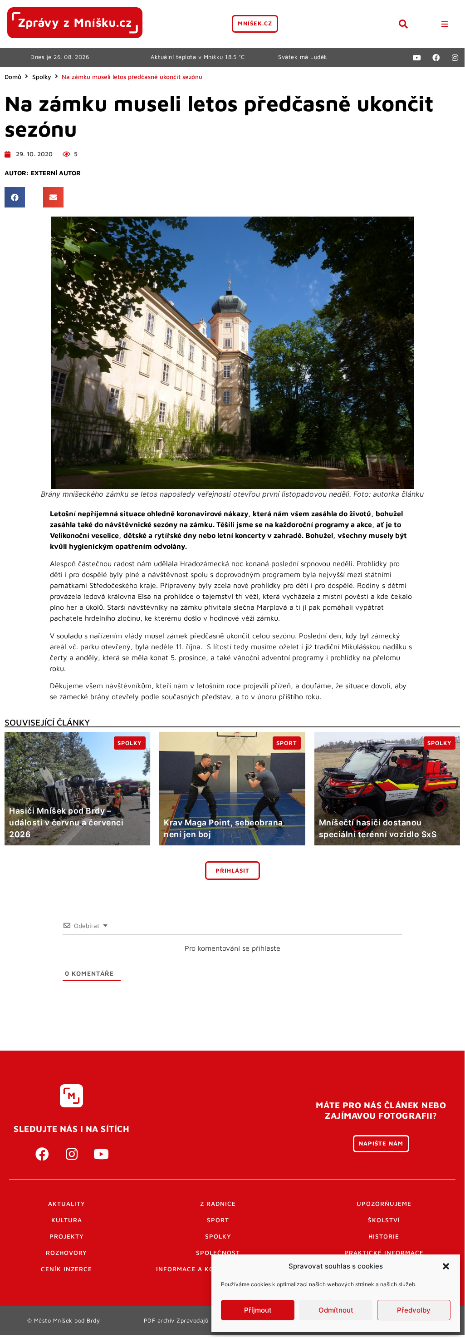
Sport (218, 1220)
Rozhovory (66, 1252)
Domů (13, 76)
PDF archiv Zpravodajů (176, 1320)
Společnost (218, 1252)
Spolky (41, 76)
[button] (445, 1266)
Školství (384, 1220)
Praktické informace (384, 1252)
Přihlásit (232, 870)
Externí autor (56, 173)
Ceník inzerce (66, 1269)
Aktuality (66, 1203)
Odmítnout (335, 1310)
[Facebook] (436, 57)
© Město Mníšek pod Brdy (63, 1320)
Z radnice (218, 1203)
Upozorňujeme (384, 1203)
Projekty (66, 1236)
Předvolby (414, 1310)
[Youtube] (417, 57)
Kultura (66, 1220)
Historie (383, 1236)
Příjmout (258, 1310)
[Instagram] (455, 57)
